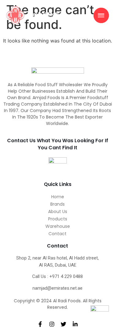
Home (57, 197)
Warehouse (57, 226)
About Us (57, 211)
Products (57, 219)
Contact (57, 234)
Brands (57, 204)
